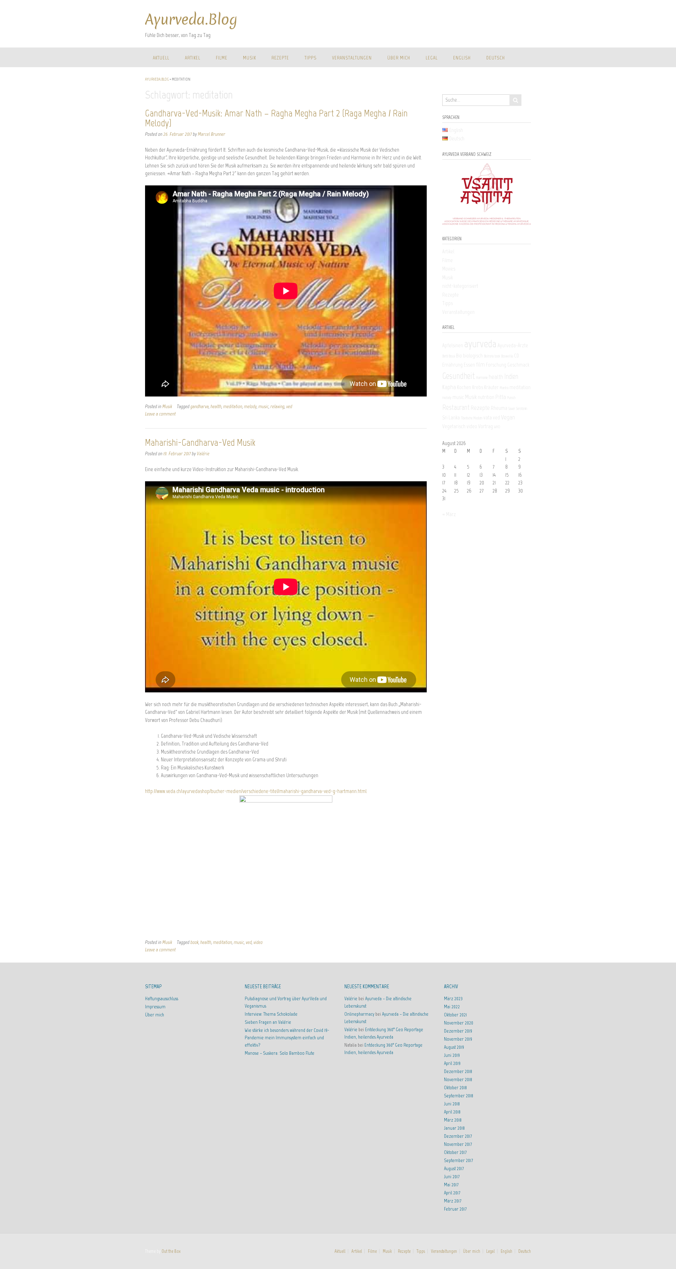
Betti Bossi (448, 356)
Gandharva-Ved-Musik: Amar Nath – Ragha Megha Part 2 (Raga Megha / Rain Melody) (276, 118)
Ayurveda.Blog (191, 19)
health (216, 406)
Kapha (449, 387)
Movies (448, 269)
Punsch (511, 397)
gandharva (199, 406)
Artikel (192, 58)
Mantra (504, 388)
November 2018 (458, 1080)
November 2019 (458, 1039)
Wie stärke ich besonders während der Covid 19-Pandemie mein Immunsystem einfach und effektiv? (287, 1037)
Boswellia (507, 356)
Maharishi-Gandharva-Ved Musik (200, 442)
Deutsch (495, 58)
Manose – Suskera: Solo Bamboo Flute (279, 1053)
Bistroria (489, 356)
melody (250, 406)
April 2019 (452, 1063)
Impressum (155, 1007)
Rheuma (499, 408)
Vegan (508, 417)
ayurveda (480, 343)
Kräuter (491, 387)
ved (289, 406)
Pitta (500, 397)
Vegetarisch (453, 426)
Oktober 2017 (455, 1152)
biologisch (473, 356)
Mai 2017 (451, 1185)
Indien (511, 376)
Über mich (398, 58)
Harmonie (482, 377)
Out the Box (171, 1251)
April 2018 (452, 1112)
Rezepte (280, 58)
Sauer (511, 408)
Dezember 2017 (458, 1136)
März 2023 (453, 999)
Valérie (203, 453)
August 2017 (454, 1169)
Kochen (464, 387)
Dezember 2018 (458, 1071)
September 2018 (458, 1096)
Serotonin (521, 408)
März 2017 (452, 1201)
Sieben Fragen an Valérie (268, 1022)
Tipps (311, 58)
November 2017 (458, 1144)
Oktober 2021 (455, 1015)
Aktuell (161, 58)
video (258, 942)
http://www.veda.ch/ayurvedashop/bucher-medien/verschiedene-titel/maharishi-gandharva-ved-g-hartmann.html (256, 791)
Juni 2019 (452, 1055)
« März (449, 514)
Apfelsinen (452, 345)
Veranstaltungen (352, 58)
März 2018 (453, 1120)
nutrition (486, 397)
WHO (497, 427)
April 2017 (452, 1193)
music (263, 406)
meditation (232, 406)
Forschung (496, 365)
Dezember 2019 (458, 1031)
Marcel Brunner (211, 134)
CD (516, 356)
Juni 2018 (452, 1104)
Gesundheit (458, 376)
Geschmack (518, 365)
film (480, 364)
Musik (249, 58)
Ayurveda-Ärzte (512, 345)
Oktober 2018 (455, 1088)
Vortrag (485, 426)
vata (487, 417)
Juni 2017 (451, 1177)
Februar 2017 (455, 1209)
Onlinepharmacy (359, 1014)
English (462, 58)
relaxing (277, 406)
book (194, 942)
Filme (221, 58)
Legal (432, 58)
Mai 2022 (452, 1007)
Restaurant (456, 407)
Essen (469, 365)
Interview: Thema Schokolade (271, 1014)
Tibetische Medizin (471, 418)
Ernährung (452, 365)
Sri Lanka (451, 417)
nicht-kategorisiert (460, 286)
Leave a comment (160, 414)
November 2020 (458, 1023)
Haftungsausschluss (161, 999)
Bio (459, 356)
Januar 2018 (454, 1128)
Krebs (477, 387)
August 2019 (454, 1047)
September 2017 (458, 1160)
